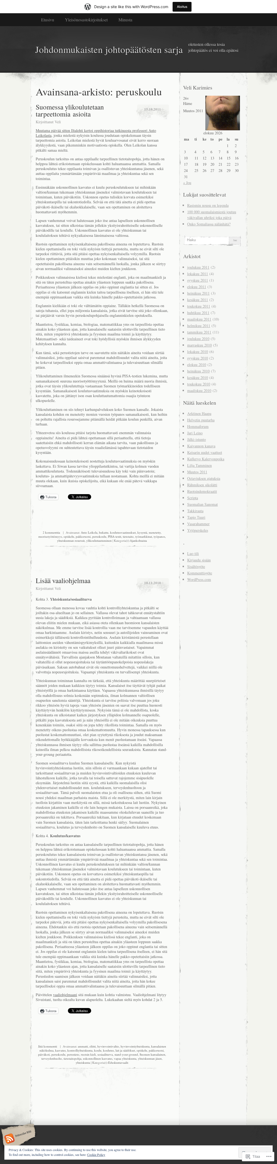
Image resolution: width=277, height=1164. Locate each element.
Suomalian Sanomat (202, 504)
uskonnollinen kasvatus (97, 1058)
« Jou (187, 182)
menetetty (155, 532)
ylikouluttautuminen (99, 540)
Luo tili (193, 553)
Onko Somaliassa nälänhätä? (208, 224)
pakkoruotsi (83, 536)
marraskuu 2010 (199, 345)
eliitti (93, 1046)
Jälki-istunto (196, 439)
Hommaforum (198, 426)
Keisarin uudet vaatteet (204, 452)
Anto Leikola (89, 532)
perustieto (73, 1054)
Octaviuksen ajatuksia (203, 478)
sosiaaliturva (105, 1054)
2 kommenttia (51, 532)
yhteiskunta (83, 1062)
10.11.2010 (152, 582)
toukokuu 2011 (198, 306)
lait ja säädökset (125, 1050)
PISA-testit (114, 536)
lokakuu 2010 (197, 351)
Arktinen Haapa (199, 413)
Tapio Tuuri (196, 517)
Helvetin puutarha (201, 420)
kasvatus (60, 1050)
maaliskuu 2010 (199, 390)
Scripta (192, 497)
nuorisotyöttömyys (50, 536)
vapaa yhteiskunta (125, 1058)
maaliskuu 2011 (199, 319)
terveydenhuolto (51, 1058)
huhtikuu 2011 (198, 312)
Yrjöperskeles (197, 530)
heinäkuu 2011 (198, 293)
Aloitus (182, 7)
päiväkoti (44, 1054)
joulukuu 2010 (198, 338)
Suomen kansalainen (152, 1054)
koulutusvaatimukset (123, 532)
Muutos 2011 (197, 471)
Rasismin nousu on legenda (208, 205)
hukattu (103, 532)
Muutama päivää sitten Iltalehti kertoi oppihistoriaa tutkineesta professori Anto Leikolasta (96, 133)
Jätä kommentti (47, 1046)
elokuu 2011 (196, 286)
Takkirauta (195, 510)
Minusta (125, 19)
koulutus (108, 1050)
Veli (58, 121)
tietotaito (128, 536)
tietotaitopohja (72, 1058)
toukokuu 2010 (198, 384)
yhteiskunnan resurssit (71, 540)
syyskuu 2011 (197, 280)
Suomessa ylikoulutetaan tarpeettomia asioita (70, 110)
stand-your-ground (126, 1054)
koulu (97, 1050)
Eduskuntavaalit (118, 1062)
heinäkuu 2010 (198, 371)
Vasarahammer (198, 523)
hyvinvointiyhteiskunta (135, 1046)
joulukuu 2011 (198, 267)
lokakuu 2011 (197, 273)
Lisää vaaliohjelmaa (63, 580)
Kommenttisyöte (199, 573)
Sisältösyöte (196, 566)
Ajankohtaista (138, 540)
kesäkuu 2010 (197, 377)
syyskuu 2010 (197, 358)
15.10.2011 (152, 109)
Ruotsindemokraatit (202, 491)
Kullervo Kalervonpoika (205, 458)
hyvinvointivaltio (108, 1046)
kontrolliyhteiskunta (80, 1050)
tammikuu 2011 (199, 332)
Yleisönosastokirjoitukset (86, 19)
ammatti (83, 1046)
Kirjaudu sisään (199, 560)
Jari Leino (195, 432)
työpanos (159, 536)
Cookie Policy (96, 1154)
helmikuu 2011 (198, 325)
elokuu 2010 (196, 364)
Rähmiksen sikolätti (202, 484)
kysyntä (142, 532)
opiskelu (69, 536)
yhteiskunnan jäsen (150, 1058)
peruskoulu (99, 536)
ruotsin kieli (88, 1054)
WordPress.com (199, 579)
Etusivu (47, 19)
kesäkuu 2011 (197, 299)
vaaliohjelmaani (65, 994)
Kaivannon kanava (201, 445)
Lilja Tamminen (199, 465)
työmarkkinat (143, 536)
